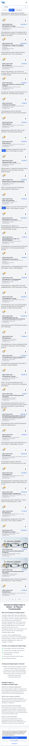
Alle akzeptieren (14, 737)
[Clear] (25, 7)
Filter (12, 10)
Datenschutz (14, 743)
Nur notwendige (14, 740)
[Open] (26, 7)
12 (19, 599)
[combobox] (14, 7)
